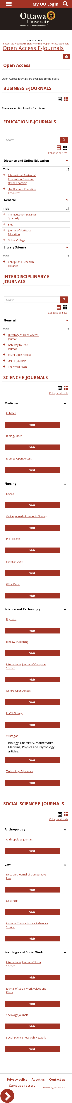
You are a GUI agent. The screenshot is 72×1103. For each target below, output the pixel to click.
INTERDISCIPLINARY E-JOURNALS (27, 278)
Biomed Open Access (19, 458)
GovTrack (12, 901)
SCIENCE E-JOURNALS (25, 377)
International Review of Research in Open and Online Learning (22, 179)
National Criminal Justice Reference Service (27, 925)
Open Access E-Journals (56, 43)
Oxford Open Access (18, 690)
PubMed (11, 413)
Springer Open (14, 561)
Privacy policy (17, 1079)
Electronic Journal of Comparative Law (26, 876)
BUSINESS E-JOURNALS (27, 88)
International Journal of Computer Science (26, 666)
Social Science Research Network (26, 1037)
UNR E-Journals (17, 361)
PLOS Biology (14, 713)
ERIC (10, 224)
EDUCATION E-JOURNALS (29, 122)
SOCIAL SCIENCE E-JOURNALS (33, 804)
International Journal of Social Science (23, 964)
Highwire (11, 619)
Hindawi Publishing (17, 641)
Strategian (12, 736)
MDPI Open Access (19, 355)
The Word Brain (17, 367)
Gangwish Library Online (29, 43)
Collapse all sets (57, 153)
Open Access (16, 65)
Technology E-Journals (19, 771)
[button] (67, 160)
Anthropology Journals (19, 839)
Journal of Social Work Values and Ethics (26, 990)
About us (38, 1079)
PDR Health (13, 539)
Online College (16, 240)
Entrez (10, 493)
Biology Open (14, 436)
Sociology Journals (17, 1015)
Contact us (57, 1079)
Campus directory (22, 1086)
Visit (37, 425)
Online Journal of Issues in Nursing (26, 516)
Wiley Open (13, 584)
